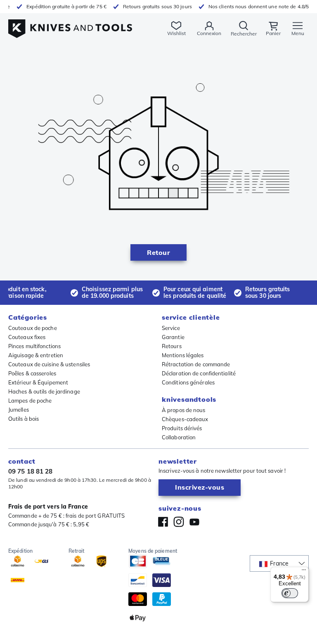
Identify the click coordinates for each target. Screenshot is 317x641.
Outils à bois (23, 418)
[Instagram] (179, 522)
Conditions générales (188, 382)
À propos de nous (184, 410)
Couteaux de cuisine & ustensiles (49, 364)
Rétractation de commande (196, 364)
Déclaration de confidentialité (199, 373)
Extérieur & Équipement (38, 382)
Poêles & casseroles (32, 373)
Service (171, 328)
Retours (172, 346)
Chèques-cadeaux (185, 419)
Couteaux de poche (32, 328)
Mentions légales (183, 355)
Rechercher (244, 34)
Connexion (209, 33)
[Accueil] (70, 24)
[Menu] (304, 572)
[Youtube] (194, 522)
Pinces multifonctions (34, 346)
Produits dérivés (182, 428)
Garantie (173, 337)
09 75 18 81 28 (30, 471)
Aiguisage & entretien (35, 355)
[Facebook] (163, 522)
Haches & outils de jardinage (44, 391)
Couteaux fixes (26, 337)
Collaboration (179, 437)
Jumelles (18, 409)
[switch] (290, 593)
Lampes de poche (30, 400)
